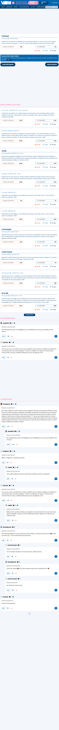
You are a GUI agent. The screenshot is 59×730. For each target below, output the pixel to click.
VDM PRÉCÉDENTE (8, 64)
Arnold (4, 151)
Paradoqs (5, 597)
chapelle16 (6, 323)
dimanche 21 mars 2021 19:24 (13, 471)
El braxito (5, 342)
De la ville (5, 293)
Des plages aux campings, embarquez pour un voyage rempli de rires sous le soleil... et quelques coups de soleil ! (29, 58)
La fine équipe (6, 229)
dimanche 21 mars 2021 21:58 (13, 565)
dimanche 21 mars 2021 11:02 (8, 346)
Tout (2, 7)
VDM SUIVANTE (52, 64)
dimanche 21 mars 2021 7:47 (8, 408)
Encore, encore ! (29, 314)
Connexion (55, 2)
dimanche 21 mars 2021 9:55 (8, 455)
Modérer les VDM (44, 3)
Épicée (16, 7)
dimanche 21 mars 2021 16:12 (13, 549)
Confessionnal (41, 7)
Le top (33, 7)
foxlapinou (6, 451)
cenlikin (10, 467)
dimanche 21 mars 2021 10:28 (8, 327)
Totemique (5, 36)
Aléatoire (9, 7)
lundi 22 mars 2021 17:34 (7, 600)
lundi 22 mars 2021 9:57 (11, 582)
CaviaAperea (6, 404)
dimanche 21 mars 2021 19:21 (13, 509)
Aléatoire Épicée (24, 7)
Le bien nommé (7, 252)
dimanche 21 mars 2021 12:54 (8, 531)
